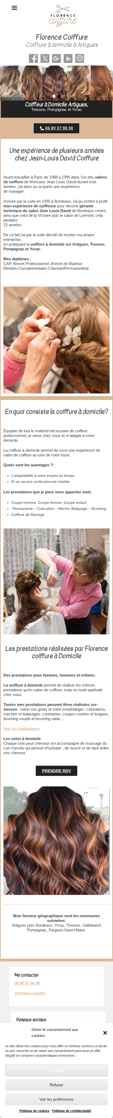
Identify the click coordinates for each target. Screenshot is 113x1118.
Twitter (44, 58)
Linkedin (68, 58)
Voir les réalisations (21, 728)
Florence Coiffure (62, 37)
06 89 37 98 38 (27, 983)
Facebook (33, 58)
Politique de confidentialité (71, 1111)
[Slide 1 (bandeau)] (56, 83)
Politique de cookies (34, 1111)
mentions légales (29, 993)
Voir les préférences (56, 1099)
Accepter (56, 1070)
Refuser (56, 1085)
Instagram (79, 58)
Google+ (56, 58)
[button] (105, 1032)
